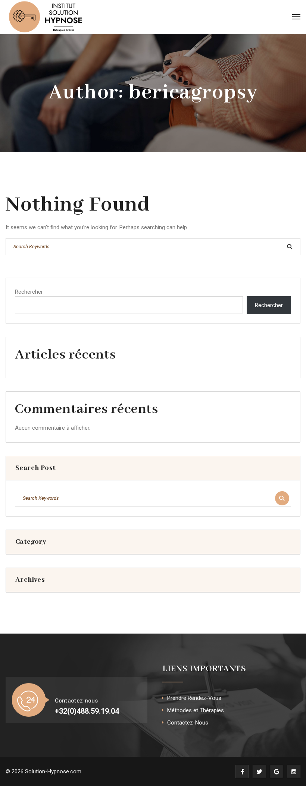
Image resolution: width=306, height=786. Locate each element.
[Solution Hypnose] (46, 17)
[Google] (276, 771)
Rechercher (29, 291)
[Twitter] (259, 771)
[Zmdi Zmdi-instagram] (293, 771)
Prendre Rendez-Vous (194, 698)
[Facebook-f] (242, 771)
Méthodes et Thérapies (195, 710)
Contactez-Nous (187, 722)
